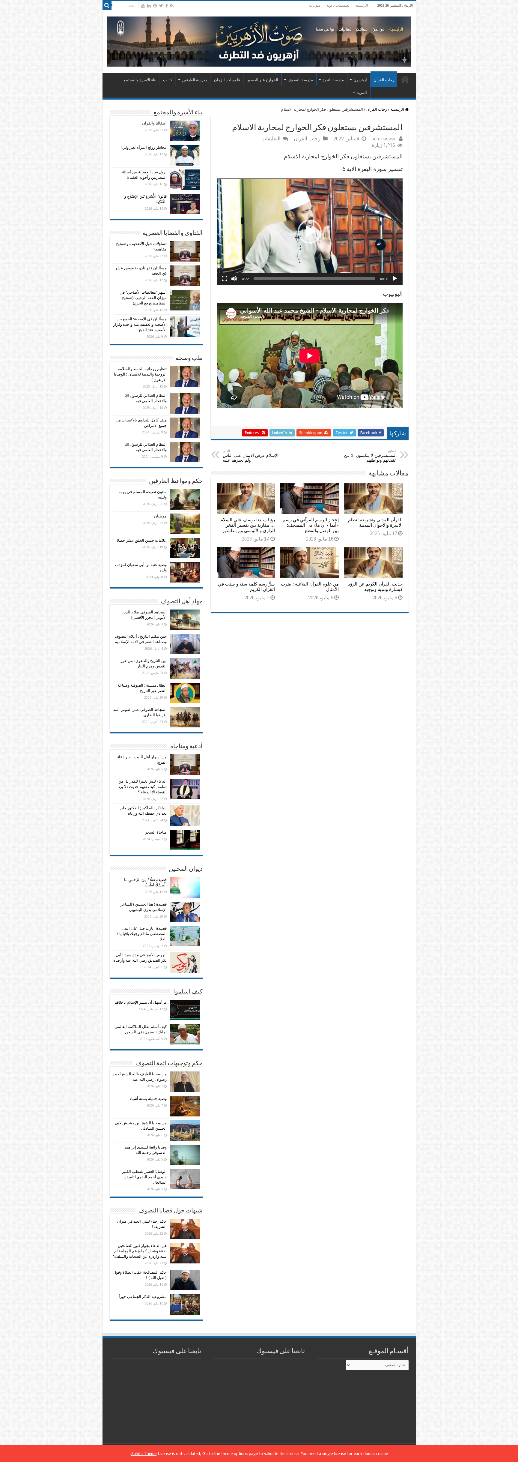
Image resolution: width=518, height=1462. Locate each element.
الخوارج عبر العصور (262, 80)
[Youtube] (143, 5)
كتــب (167, 80)
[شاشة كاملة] (225, 279)
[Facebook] (166, 5)
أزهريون (360, 80)
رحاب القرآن (384, 80)
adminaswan (384, 138)
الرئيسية (361, 5)
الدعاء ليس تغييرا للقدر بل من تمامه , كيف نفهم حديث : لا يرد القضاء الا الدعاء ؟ (142, 786)
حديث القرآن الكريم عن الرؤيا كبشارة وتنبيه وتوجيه (375, 586)
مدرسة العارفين (194, 80)
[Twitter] (161, 5)
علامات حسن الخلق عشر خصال (141, 540)
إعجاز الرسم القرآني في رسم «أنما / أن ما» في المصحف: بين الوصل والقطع (311, 525)
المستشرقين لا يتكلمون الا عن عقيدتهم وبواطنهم (370, 456)
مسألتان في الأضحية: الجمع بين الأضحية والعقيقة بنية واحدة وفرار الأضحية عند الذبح (140, 324)
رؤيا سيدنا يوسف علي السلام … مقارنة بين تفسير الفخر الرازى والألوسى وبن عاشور (247, 525)
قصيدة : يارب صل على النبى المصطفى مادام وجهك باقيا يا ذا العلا (141, 933)
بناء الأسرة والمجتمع (140, 80)
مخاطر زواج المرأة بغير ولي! (144, 147)
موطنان (160, 516)
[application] (310, 231)
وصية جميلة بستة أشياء (148, 1098)
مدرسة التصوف (300, 80)
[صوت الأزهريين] (259, 40)
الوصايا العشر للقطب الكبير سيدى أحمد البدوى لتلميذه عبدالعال (144, 1177)
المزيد (362, 92)
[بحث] (107, 5)
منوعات (314, 5)
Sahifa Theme (143, 1453)
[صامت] (234, 279)
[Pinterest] (155, 5)
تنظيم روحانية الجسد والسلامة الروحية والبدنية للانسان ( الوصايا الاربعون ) (140, 374)
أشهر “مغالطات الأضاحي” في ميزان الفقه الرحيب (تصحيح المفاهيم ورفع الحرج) (143, 297)
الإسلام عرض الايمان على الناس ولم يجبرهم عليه (250, 456)
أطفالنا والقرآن (154, 123)
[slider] (314, 278)
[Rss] (172, 5)
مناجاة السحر (156, 832)
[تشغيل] (395, 279)
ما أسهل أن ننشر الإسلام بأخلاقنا (141, 1002)
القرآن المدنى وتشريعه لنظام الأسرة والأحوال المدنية (375, 522)
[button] (310, 232)
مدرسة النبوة (333, 80)
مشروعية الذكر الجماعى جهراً (143, 1296)
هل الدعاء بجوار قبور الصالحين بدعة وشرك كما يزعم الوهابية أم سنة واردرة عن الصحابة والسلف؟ (140, 1251)
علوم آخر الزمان (227, 80)
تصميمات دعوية (337, 5)
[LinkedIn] (149, 5)
